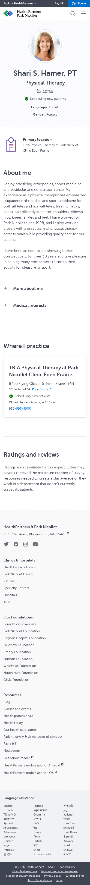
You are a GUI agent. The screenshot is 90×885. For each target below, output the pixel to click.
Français (8, 849)
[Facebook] (16, 546)
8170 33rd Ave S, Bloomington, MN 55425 (34, 534)
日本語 (37, 841)
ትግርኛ (67, 854)
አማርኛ (37, 819)
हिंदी (35, 845)
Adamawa (9, 832)
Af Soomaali (10, 827)
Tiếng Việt (9, 814)
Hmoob (8, 810)
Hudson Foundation (18, 659)
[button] (79, 3)
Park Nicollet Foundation (21, 631)
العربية (7, 845)
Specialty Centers (16, 588)
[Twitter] (6, 546)
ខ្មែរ (35, 827)
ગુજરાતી (68, 805)
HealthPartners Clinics (19, 567)
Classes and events (17, 709)
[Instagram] (25, 546)
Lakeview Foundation (18, 645)
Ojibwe (68, 849)
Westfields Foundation (19, 666)
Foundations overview (19, 624)
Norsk (67, 845)
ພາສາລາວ (9, 836)
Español (8, 805)
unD (36, 823)
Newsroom (11, 750)
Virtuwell (9, 581)
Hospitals (10, 595)
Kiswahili (68, 841)
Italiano (67, 814)
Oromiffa (39, 814)
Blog (6, 702)
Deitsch (8, 841)
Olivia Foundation (16, 679)
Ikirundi (68, 836)
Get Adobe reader (16, 758)
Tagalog (38, 805)
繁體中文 (9, 819)
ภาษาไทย (69, 823)
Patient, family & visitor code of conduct (32, 736)
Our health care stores (19, 729)
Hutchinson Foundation (20, 673)
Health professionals (18, 716)
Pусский (8, 823)
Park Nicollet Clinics (18, 574)
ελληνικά (68, 827)
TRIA (6, 602)
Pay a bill (9, 743)
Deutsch (38, 832)
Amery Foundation (17, 652)
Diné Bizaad (70, 832)
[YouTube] (35, 546)
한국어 (7, 854)
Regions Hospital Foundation (24, 638)
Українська (40, 810)
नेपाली (66, 819)
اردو (65, 810)
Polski (37, 836)
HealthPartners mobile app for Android (31, 765)
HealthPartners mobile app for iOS (28, 773)
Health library (13, 723)
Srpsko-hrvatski (42, 854)
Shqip (36, 849)
